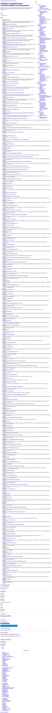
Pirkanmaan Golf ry (43, 26)
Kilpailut (39, 36)
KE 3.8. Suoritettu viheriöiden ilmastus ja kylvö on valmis (11, 227)
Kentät (39, 10)
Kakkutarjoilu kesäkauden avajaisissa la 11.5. (9, 533)
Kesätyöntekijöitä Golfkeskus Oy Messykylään (10, 570)
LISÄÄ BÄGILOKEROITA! (7, 266)
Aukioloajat (41, 7)
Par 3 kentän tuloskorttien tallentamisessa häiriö (10, 399)
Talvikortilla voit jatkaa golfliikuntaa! (8, 369)
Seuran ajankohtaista (43, 6)
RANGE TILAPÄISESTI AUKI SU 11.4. (9, 342)
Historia (41, 14)
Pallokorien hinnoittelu (6, 421)
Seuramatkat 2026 (42, 34)
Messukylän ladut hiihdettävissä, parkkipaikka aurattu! (11, 196)
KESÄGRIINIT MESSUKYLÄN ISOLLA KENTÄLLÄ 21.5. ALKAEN (14, 118)
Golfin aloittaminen (43, 46)
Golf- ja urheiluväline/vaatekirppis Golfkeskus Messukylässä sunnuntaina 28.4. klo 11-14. (16, 127)
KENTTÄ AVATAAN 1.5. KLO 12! (8, 72)
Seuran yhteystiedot (5, 623)
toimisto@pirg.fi (2, 600)
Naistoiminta (42, 32)
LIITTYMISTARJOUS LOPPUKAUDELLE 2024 (10, 109)
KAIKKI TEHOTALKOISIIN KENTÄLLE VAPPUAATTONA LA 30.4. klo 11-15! (16, 257)
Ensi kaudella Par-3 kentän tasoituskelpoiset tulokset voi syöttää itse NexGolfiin (15, 484)
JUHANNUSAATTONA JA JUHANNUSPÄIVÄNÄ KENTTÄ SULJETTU (15, 165)
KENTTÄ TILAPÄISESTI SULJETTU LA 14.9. (10, 101)
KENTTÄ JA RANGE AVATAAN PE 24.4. (9, 475)
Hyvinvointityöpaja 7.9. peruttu (7, 378)
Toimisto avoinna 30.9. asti (6, 60)
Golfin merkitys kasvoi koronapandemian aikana (10, 351)
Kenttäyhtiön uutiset (43, 5)
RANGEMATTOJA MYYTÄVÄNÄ (8, 488)
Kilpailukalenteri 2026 (43, 37)
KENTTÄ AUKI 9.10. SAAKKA (8, 97)
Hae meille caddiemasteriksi (6, 231)
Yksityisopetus (42, 56)
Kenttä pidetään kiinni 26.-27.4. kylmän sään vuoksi (10, 69)
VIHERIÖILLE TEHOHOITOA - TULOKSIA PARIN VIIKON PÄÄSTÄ (14, 169)
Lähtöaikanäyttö (42, 20)
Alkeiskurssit (42, 112)
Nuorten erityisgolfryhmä (44, 50)
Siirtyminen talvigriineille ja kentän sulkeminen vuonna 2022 (12, 209)
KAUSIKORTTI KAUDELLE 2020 (8, 470)
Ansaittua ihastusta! (5, 547)
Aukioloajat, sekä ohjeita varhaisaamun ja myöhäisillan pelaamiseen (13, 524)
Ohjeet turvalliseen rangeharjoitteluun (8, 334)
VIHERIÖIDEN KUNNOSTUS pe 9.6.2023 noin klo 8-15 (12, 174)
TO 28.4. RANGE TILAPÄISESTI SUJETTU (10, 253)
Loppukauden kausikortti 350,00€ (7, 390)
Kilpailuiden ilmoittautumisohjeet (45, 39)
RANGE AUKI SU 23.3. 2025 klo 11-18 (9, 85)
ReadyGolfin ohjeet (3, 588)
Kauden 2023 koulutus (6, 280)
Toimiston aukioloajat (5, 329)
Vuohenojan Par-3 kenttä (44, 69)
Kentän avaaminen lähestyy (6, 320)
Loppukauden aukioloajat (6, 493)
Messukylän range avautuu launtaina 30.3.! (9, 542)
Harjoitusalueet (42, 70)
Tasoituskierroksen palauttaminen (45, 19)
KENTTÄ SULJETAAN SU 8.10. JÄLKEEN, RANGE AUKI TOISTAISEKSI (15, 139)
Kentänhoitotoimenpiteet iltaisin (7, 425)
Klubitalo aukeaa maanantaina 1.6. (8, 430)
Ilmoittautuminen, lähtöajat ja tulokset (46, 38)
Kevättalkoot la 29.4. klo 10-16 (7, 183)
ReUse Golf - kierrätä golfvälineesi (45, 9)
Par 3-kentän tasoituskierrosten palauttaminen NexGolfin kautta (12, 386)
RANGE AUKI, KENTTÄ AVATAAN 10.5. (9, 122)
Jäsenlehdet (41, 29)
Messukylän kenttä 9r (43, 11)
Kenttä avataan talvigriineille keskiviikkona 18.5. (10, 249)
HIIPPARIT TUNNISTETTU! (7, 200)
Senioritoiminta (42, 91)
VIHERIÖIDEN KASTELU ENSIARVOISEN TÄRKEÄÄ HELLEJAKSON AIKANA (17, 161)
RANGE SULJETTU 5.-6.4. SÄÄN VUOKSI (10, 81)
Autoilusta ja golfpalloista (6, 408)
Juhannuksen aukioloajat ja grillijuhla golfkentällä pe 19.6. (11, 33)
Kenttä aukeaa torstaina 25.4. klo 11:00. (8, 538)
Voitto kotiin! (4, 502)
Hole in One (42, 23)
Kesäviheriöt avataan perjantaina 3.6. (8, 244)
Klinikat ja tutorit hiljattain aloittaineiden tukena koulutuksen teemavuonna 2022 (15, 275)
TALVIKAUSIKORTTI (6, 148)
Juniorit (39, 101)
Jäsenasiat (39, 25)
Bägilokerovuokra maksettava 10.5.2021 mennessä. (10, 315)
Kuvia (41, 52)
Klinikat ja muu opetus (43, 57)
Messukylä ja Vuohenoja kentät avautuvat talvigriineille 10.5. (12, 178)
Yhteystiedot (42, 53)
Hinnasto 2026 (42, 16)
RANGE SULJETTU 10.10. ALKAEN (8, 135)
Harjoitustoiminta (42, 102)
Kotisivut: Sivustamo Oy (4, 712)
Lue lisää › (4, 23)
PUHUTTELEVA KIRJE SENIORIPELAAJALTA (10, 461)
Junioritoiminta (42, 90)
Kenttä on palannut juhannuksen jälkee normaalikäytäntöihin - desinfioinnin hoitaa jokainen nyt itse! (18, 403)
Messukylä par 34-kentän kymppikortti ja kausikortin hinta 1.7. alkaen (13, 511)
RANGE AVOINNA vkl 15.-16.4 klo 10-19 (9, 192)
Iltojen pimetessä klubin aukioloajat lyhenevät (9, 374)
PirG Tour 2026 (42, 40)
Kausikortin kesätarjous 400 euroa (7, 28)
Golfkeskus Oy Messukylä (44, 59)
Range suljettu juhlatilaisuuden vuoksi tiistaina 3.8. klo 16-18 (12, 307)
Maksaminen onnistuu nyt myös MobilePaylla (9, 452)
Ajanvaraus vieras (42, 18)
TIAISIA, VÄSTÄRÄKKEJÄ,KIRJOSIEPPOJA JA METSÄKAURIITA (14, 507)
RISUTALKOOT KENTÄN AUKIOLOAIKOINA (10, 77)
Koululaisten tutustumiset (44, 51)
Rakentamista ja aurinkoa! (6, 579)
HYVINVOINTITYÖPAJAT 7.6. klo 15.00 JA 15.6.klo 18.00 (12, 434)
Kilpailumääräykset (43, 42)
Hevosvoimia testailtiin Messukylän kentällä (9, 381)
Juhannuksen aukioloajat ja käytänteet (8, 412)
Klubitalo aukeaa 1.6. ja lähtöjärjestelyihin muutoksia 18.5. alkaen (13, 439)
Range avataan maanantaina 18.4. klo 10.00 (9, 271)
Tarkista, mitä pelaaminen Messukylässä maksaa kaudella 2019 (12, 565)
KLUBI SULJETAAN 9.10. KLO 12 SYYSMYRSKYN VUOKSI (13, 92)
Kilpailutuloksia (42, 49)
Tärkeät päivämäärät (43, 45)
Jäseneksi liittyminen (43, 27)
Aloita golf (39, 24)
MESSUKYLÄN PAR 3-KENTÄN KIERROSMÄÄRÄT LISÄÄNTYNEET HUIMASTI (17, 156)
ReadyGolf (41, 28)
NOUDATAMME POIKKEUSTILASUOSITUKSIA (11, 479)
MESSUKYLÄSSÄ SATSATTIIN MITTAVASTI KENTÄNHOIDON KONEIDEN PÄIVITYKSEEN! (19, 365)
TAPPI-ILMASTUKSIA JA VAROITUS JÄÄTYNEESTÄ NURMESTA (14, 214)
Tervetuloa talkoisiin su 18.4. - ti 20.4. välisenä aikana (11, 325)
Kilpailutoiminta (42, 48)
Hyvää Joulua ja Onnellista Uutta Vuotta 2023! (9, 205)
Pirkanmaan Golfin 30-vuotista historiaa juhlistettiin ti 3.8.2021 (12, 303)
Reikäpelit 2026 (42, 41)
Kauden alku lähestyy (5, 456)
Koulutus (39, 54)
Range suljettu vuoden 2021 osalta (7, 289)
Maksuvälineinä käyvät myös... (7, 551)
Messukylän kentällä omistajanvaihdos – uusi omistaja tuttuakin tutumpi (13, 37)
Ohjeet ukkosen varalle (43, 80)
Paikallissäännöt (42, 22)
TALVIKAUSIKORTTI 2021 (7, 298)
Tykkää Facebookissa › (4, 621)
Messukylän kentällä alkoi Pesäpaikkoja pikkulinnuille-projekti (12, 556)
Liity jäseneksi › (2, 619)
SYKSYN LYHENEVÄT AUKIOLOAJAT (9, 105)
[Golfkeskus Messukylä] (4, 0)
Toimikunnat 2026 (43, 31)
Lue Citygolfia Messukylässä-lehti (9, 625)
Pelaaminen (39, 15)
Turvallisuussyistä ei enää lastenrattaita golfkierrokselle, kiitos (12, 417)
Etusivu (39, 4)
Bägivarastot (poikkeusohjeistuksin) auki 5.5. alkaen (10, 447)
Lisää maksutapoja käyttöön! (7, 574)
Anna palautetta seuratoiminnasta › (5, 629)
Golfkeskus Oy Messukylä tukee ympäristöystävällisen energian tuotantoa (14, 4)
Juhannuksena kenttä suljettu (7, 516)
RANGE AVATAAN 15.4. (6, 338)
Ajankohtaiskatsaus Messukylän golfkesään (9, 24)
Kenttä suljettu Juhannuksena (7, 311)
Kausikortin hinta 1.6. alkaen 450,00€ (8, 519)
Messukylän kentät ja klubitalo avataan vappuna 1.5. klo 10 (11, 42)
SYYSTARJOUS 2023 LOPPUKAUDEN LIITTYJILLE (11, 153)
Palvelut (41, 13)
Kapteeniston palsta (43, 35)
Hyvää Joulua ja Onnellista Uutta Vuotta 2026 (9, 56)
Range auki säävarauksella (6, 51)
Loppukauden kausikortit (6, 235)
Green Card (41, 55)
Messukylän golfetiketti (43, 21)
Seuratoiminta (40, 30)
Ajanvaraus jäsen (42, 17)
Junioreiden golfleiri (43, 47)
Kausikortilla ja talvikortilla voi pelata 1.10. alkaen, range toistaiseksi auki (14, 360)
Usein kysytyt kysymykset (44, 8)
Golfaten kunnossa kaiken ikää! (7, 187)
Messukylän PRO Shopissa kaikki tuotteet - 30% (10, 223)
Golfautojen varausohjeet (6, 19)
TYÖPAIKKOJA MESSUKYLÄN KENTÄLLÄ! (10, 284)
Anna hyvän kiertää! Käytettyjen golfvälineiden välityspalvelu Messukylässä (14, 394)
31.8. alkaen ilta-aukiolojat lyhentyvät (8, 65)
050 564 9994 (2, 644)
